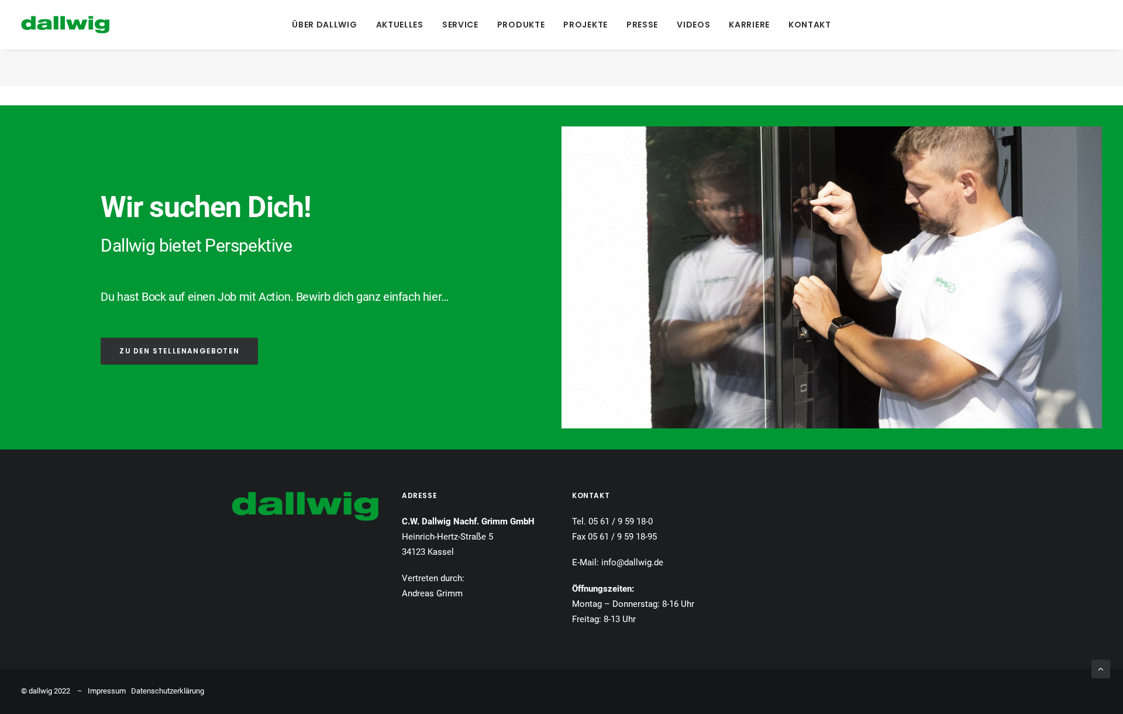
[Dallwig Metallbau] (65, 24)
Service (460, 24)
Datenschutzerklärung (167, 690)
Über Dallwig (324, 24)
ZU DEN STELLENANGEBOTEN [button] (179, 351)
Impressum (107, 690)
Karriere (749, 24)
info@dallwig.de (632, 562)
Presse (642, 24)
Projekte (585, 24)
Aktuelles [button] (399, 24)
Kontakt (809, 24)
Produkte (521, 24)
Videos (693, 24)
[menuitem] (324, 24)
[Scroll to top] (1100, 668)
